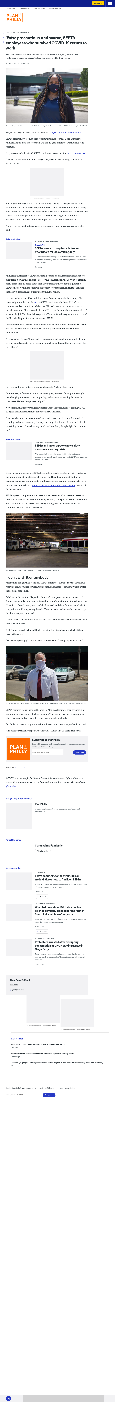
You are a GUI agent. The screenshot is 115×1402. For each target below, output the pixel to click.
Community (12, 9)
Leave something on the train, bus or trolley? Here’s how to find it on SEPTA (58, 877)
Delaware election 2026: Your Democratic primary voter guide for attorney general (42, 1053)
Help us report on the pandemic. (66, 132)
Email (25, 767)
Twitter (20, 767)
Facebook (16, 767)
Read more (14, 984)
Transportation (55, 9)
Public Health (39, 9)
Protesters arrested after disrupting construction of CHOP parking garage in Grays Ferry (59, 945)
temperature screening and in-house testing (53, 485)
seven (37, 302)
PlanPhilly (39, 242)
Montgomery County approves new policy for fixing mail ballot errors (38, 1044)
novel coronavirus (76, 153)
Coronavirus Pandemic (17, 32)
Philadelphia (25, 9)
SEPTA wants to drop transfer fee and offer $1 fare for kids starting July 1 (57, 250)
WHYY (8, 3)
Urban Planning (51, 242)
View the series (42, 851)
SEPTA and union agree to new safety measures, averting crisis (57, 447)
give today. (11, 786)
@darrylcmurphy (18, 989)
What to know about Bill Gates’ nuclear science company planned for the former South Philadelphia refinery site (59, 910)
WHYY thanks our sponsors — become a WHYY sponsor (44, 198)
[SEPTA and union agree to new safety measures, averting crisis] (19, 452)
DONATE (98, 3)
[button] (8, 1398)
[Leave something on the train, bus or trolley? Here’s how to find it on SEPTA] (19, 882)
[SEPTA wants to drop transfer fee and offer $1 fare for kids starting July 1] (19, 252)
